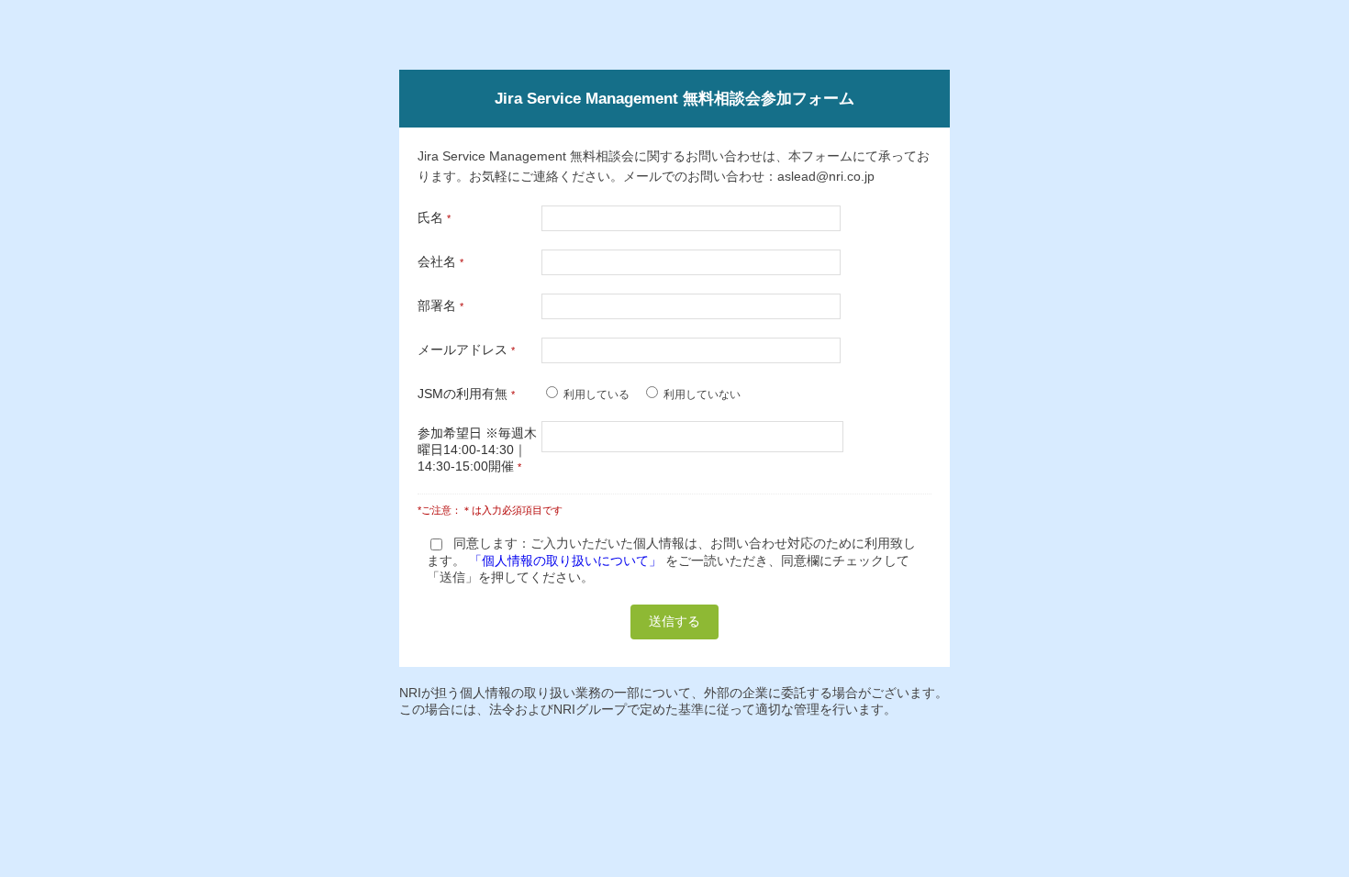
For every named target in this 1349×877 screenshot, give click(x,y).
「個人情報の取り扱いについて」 (565, 560)
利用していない (702, 394)
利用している (596, 394)
